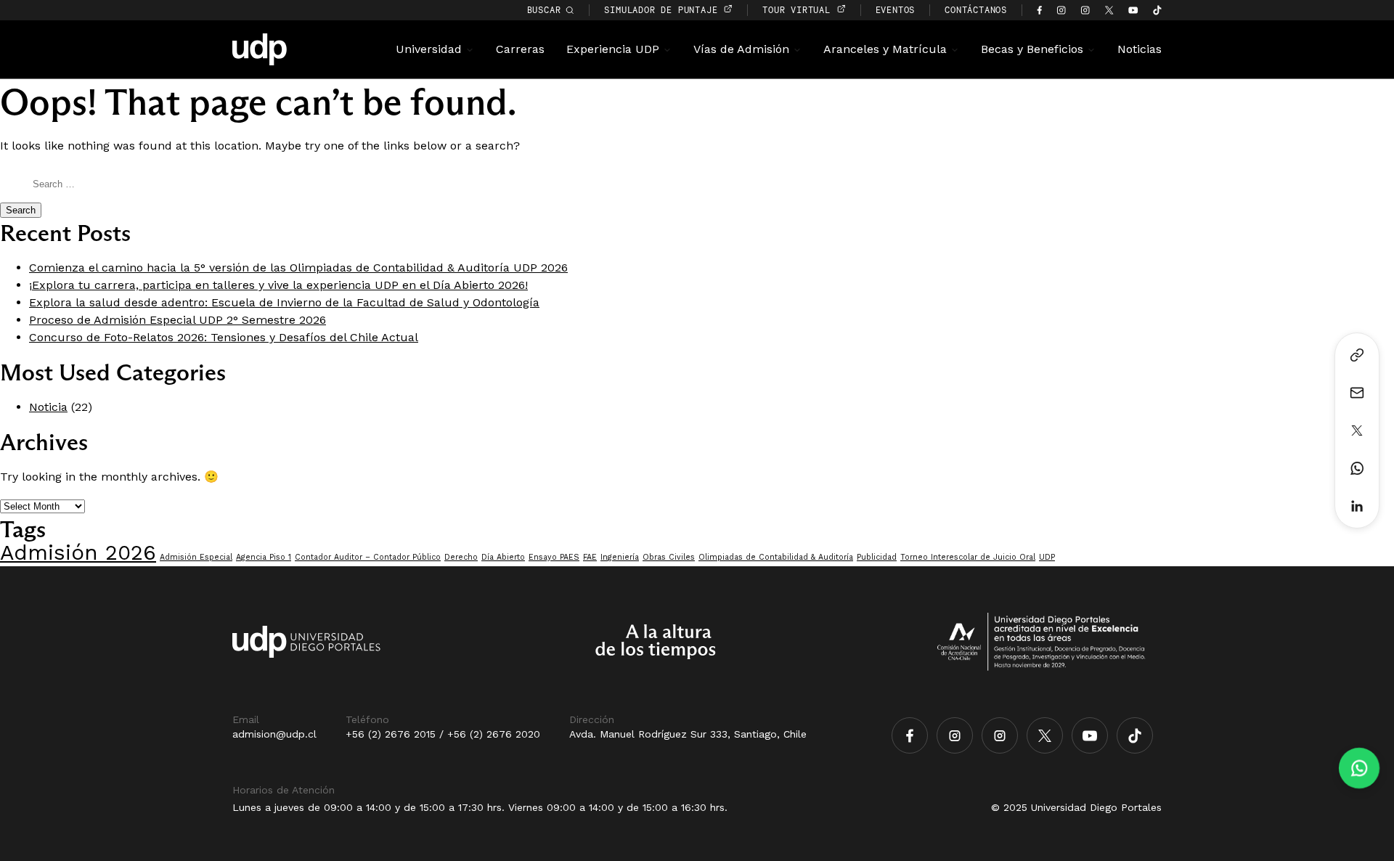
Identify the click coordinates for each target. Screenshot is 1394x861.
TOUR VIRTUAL (799, 9)
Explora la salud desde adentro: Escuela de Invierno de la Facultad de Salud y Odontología (284, 302)
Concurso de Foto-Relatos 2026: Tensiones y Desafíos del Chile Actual (223, 337)
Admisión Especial (196, 557)
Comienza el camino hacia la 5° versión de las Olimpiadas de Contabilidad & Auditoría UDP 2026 (298, 267)
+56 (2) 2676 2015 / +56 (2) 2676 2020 (443, 734)
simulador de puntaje (663, 9)
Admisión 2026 (78, 552)
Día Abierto (503, 557)
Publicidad (877, 557)
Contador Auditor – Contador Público (368, 557)
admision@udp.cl (274, 734)
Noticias (1139, 49)
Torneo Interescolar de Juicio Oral (967, 557)
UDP (1047, 557)
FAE (590, 557)
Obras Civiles (669, 557)
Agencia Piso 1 (263, 557)
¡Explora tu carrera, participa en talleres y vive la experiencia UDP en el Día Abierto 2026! (278, 285)
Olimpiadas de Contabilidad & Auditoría (775, 557)
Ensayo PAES (554, 557)
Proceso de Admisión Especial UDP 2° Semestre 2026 (177, 320)
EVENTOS (896, 9)
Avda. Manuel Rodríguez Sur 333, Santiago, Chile (688, 734)
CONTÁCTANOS (976, 9)
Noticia (48, 407)
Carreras (520, 49)
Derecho (461, 557)
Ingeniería (619, 557)
